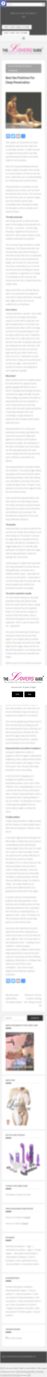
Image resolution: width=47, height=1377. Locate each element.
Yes (17, 694)
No (29, 694)
